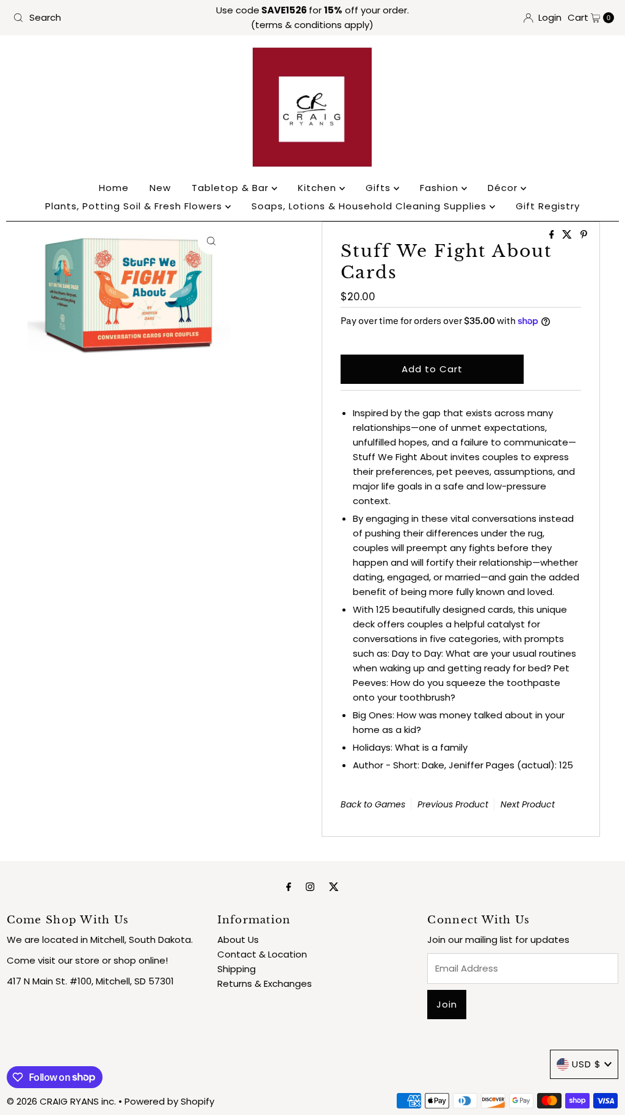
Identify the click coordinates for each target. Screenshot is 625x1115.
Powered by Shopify (169, 1101)
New (160, 187)
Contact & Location (262, 954)
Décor (504, 187)
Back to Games (373, 804)
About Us (238, 939)
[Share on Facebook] (553, 235)
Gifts (380, 187)
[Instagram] (310, 886)
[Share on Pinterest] (583, 235)
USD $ (586, 1064)
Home (114, 187)
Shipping (236, 968)
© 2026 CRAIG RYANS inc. (62, 1101)
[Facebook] (288, 886)
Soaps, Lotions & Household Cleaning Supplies (370, 206)
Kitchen (318, 187)
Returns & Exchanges (264, 983)
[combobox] (106, 17)
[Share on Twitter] (568, 235)
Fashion (440, 187)
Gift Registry (548, 206)
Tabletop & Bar (232, 187)
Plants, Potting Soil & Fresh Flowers (135, 206)
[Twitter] (334, 886)
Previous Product (452, 804)
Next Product (527, 804)
